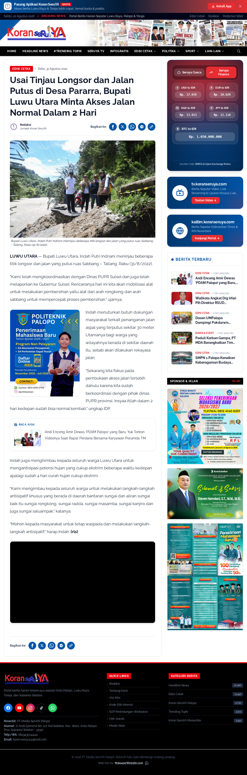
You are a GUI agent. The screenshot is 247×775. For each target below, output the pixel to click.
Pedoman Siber (233, 16)
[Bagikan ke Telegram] (142, 127)
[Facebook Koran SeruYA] (8, 708)
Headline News (179, 685)
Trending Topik (178, 711)
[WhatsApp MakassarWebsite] (146, 763)
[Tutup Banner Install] (240, 6)
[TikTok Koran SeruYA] (41, 708)
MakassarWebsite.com (129, 763)
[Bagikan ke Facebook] (113, 127)
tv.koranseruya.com (209, 184)
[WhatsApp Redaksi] (52, 708)
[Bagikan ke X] (122, 127)
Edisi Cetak (197, 16)
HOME (11, 51)
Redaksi (213, 16)
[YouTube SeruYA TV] (19, 708)
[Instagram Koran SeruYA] (30, 708)
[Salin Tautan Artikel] (151, 127)
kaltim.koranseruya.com (213, 222)
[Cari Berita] (238, 51)
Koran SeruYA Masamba (185, 720)
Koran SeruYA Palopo (183, 703)
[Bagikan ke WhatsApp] (132, 127)
